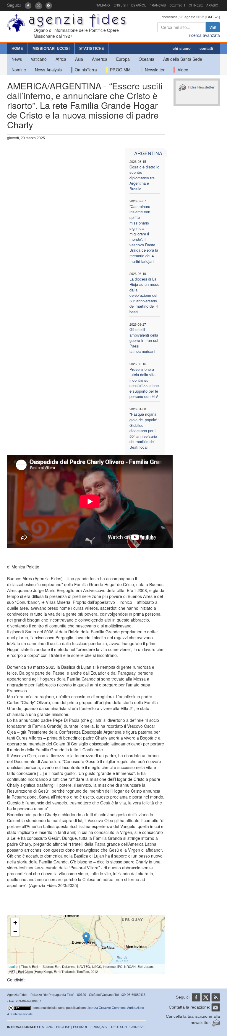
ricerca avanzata (204, 35)
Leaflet (13, 966)
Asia (79, 59)
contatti (206, 48)
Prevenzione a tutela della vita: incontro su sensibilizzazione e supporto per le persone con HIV (144, 382)
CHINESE (196, 5)
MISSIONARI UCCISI (51, 48)
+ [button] (15, 922)
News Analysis (48, 70)
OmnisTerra (84, 70)
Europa (123, 59)
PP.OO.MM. (120, 70)
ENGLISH (121, 5)
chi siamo (182, 48)
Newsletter (153, 70)
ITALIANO (102, 5)
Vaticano (39, 59)
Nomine (19, 70)
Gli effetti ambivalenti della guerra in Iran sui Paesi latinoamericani (143, 340)
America (99, 59)
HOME (17, 48)
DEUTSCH (177, 5)
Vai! (212, 27)
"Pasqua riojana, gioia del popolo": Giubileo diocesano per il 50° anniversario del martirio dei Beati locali (144, 430)
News (17, 59)
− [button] (15, 931)
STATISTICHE (91, 48)
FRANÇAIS (158, 5)
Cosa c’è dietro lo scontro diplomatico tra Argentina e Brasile (144, 177)
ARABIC (212, 5)
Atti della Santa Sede (182, 59)
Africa (61, 59)
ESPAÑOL (138, 5)
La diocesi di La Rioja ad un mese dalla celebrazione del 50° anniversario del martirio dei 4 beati (144, 295)
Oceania (146, 59)
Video (181, 70)
